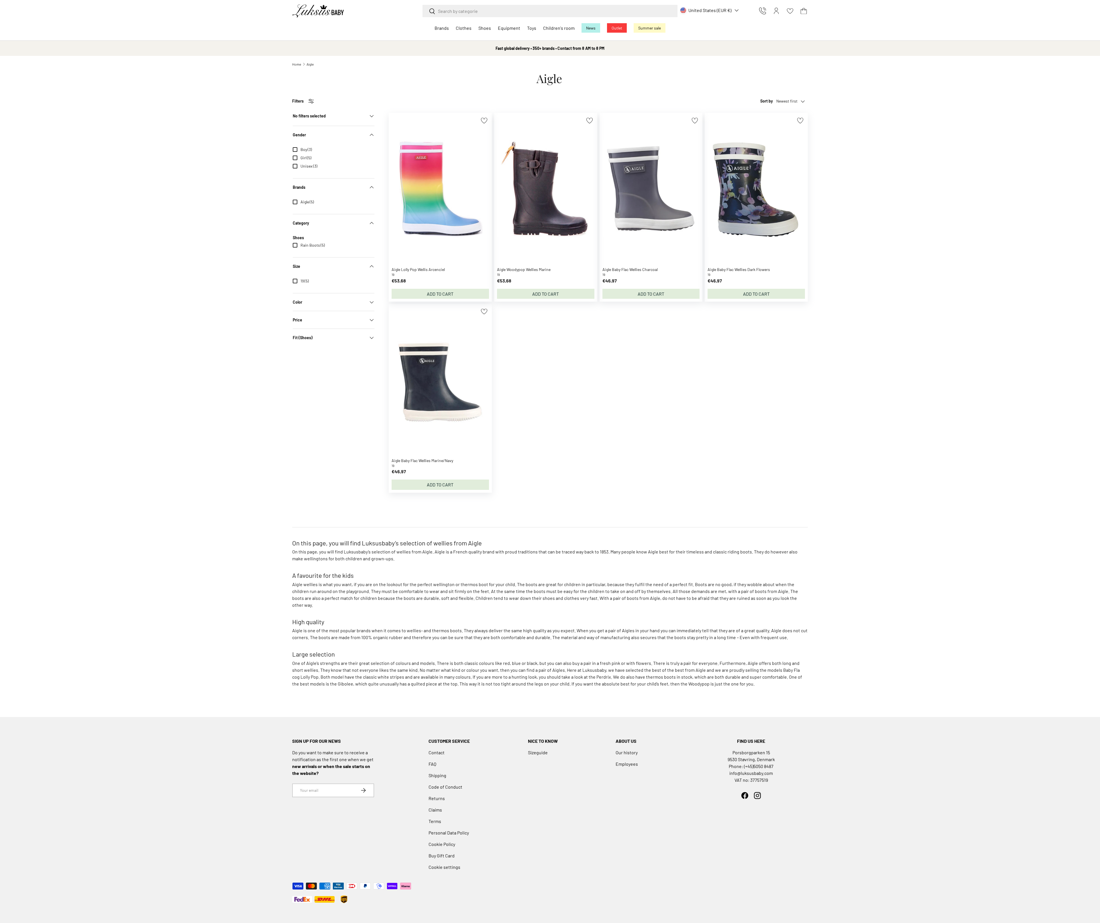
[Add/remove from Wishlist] (484, 120)
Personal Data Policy (449, 832)
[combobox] (550, 11)
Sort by (766, 101)
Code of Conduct (445, 787)
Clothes (464, 28)
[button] (804, 11)
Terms (435, 821)
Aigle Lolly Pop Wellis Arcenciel (418, 269)
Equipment (509, 28)
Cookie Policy (442, 844)
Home (296, 64)
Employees (627, 764)
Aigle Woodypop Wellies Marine (524, 269)
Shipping (437, 775)
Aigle (310, 64)
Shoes (484, 28)
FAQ (432, 764)
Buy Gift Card (442, 855)
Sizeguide (538, 752)
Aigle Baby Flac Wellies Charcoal (630, 269)
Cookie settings (444, 867)
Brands (442, 28)
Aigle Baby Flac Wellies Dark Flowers (739, 269)
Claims (435, 809)
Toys (531, 28)
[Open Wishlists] (790, 10)
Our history (627, 752)
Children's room (559, 28)
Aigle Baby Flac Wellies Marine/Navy (422, 460)
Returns (437, 798)
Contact (437, 752)
